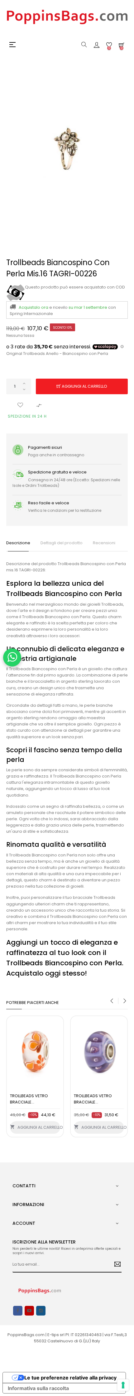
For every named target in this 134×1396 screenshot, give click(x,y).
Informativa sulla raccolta (38, 1388)
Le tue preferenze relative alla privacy (70, 1377)
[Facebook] (17, 1311)
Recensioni (104, 543)
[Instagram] (40, 1311)
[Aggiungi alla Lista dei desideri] (20, 405)
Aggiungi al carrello (84, 386)
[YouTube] (29, 1311)
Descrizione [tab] (18, 543)
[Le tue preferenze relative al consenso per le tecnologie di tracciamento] (123, 1385)
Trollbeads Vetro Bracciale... (29, 1099)
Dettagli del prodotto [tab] (62, 543)
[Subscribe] (115, 1264)
